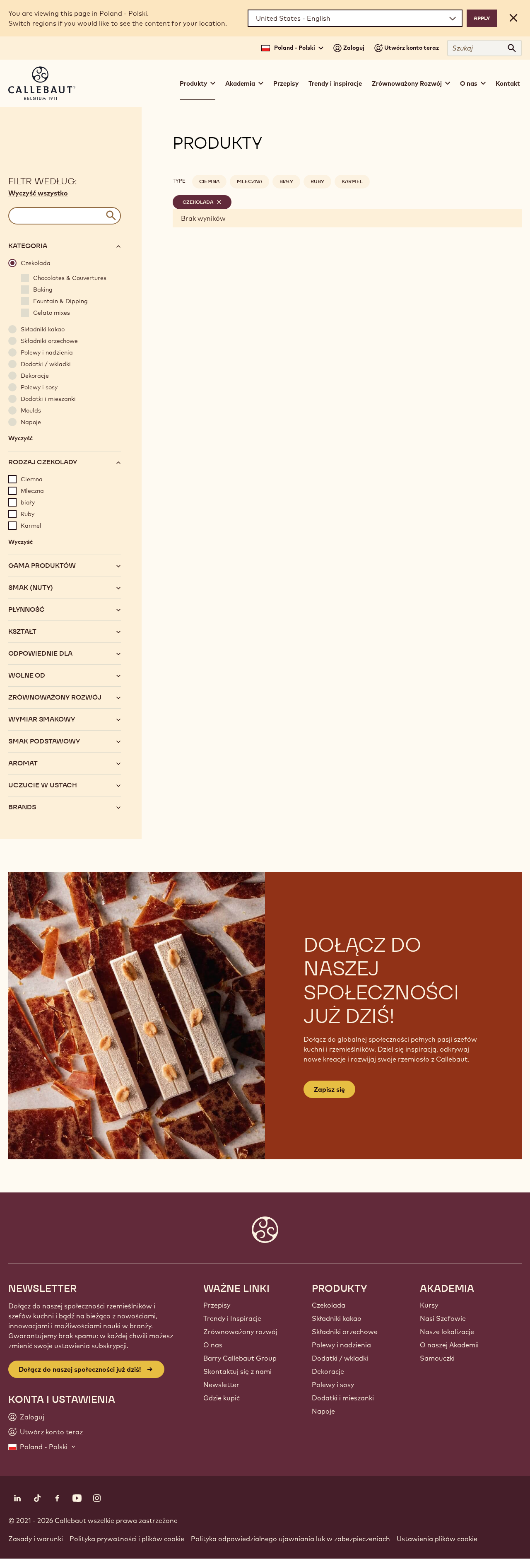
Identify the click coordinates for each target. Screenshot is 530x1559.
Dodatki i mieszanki (343, 1398)
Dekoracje (328, 1371)
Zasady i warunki (35, 1539)
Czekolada (328, 1305)
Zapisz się (329, 1089)
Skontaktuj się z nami (237, 1371)
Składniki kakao (336, 1318)
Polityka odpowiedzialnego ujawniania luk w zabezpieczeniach (290, 1539)
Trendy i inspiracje (335, 83)
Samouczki (437, 1358)
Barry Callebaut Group (240, 1358)
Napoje (323, 1411)
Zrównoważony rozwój (240, 1331)
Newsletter (221, 1384)
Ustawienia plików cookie (437, 1539)
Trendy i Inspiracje (232, 1318)
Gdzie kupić (221, 1398)
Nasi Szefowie (443, 1318)
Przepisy (286, 83)
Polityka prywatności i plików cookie (127, 1539)
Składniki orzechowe (345, 1331)
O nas (212, 1345)
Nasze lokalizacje (447, 1331)
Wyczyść (20, 439)
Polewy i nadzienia (341, 1345)
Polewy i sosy (333, 1384)
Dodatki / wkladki (340, 1358)
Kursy (429, 1305)
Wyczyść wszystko (38, 193)
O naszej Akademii (449, 1345)
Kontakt (508, 83)
